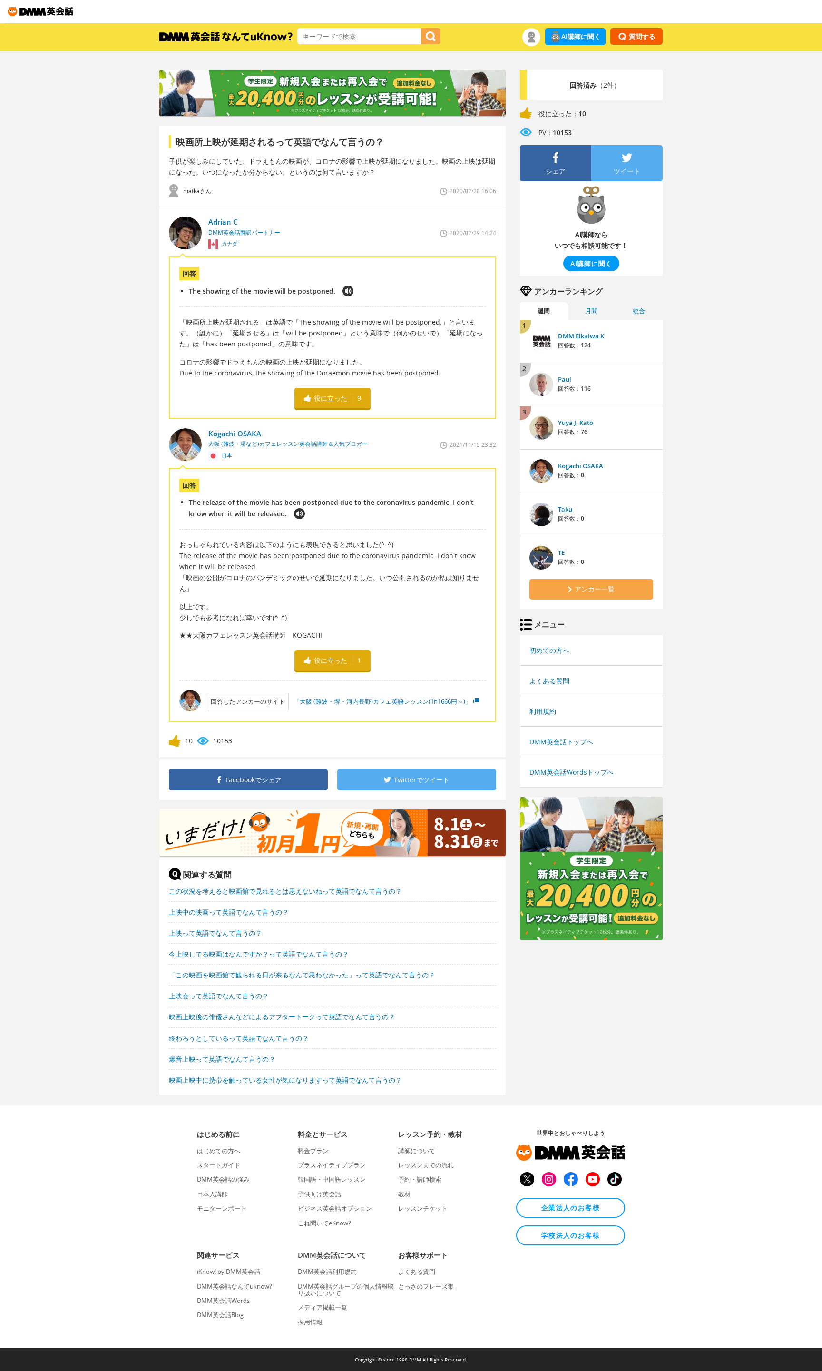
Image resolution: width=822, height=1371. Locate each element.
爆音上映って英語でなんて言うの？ (222, 1059)
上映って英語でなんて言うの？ (215, 932)
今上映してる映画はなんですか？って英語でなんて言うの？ (259, 953)
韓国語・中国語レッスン (332, 1179)
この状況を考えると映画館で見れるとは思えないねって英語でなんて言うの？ (285, 891)
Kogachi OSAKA (580, 466)
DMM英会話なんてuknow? (234, 1286)
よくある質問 (549, 680)
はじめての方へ (218, 1150)
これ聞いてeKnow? (324, 1223)
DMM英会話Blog (220, 1315)
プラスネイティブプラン (332, 1165)
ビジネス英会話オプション (335, 1208)
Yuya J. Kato (575, 422)
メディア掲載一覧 (322, 1307)
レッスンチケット (423, 1208)
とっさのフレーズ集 (426, 1286)
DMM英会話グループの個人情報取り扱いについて (346, 1289)
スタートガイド (218, 1165)
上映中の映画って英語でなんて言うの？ (229, 912)
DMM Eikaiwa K (581, 336)
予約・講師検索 (419, 1179)
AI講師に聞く (581, 36)
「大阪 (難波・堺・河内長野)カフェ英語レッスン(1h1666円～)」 (382, 701)
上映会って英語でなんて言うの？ (219, 995)
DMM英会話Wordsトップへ (571, 772)
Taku (565, 509)
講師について (416, 1150)
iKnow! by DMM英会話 (228, 1271)
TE (561, 552)
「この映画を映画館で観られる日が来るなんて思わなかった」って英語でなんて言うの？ (302, 974)
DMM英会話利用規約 (327, 1271)
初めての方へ (549, 650)
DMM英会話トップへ (561, 741)
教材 (404, 1194)
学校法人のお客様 (570, 1235)
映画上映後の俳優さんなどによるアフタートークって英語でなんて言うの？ (282, 1016)
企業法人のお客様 (570, 1207)
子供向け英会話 (319, 1194)
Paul (564, 379)
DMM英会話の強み (223, 1179)
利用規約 (542, 711)
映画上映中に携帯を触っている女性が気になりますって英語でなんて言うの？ (285, 1080)
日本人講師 (212, 1194)
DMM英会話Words (223, 1300)
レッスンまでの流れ (426, 1165)
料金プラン (313, 1150)
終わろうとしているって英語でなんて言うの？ (239, 1038)
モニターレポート (221, 1208)
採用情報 (310, 1322)
